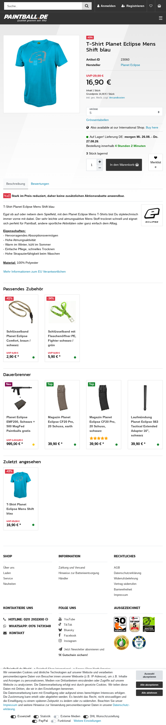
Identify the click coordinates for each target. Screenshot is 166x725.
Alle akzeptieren (149, 684)
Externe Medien (70, 716)
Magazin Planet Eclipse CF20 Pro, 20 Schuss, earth (61, 421)
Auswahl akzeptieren (149, 675)
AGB (117, 567)
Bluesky (68, 630)
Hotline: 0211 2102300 (26, 619)
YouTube (69, 619)
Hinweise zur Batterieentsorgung (79, 573)
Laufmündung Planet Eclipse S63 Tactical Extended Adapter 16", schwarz (144, 426)
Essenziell (24, 716)
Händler (63, 578)
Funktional (64, 720)
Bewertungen (40, 183)
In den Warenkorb (122, 164)
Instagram (70, 641)
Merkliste (155, 165)
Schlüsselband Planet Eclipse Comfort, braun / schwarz (18, 338)
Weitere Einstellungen (87, 720)
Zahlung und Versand (72, 567)
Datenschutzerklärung (127, 573)
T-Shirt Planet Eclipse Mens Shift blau (20, 509)
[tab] (15, 183)
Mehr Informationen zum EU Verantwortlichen (34, 271)
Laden (7, 573)
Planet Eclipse (130, 65)
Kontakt (16, 632)
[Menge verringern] (100, 168)
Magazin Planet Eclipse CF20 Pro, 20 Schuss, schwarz (102, 423)
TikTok (67, 624)
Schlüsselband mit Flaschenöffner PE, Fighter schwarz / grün (62, 338)
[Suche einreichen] (87, 6)
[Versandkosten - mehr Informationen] (117, 97)
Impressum (121, 594)
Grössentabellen (97, 120)
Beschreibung (15, 183)
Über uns (8, 567)
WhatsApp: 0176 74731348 (30, 626)
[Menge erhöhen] (100, 162)
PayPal (43, 720)
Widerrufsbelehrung (126, 578)
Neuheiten (9, 583)
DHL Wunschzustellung (104, 716)
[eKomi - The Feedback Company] (121, 643)
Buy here (152, 127)
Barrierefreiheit (123, 589)
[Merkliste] (151, 6)
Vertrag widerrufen (125, 583)
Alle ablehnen (149, 692)
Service (8, 578)
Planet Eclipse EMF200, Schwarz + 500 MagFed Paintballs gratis (20, 423)
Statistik (45, 716)
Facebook (69, 635)
